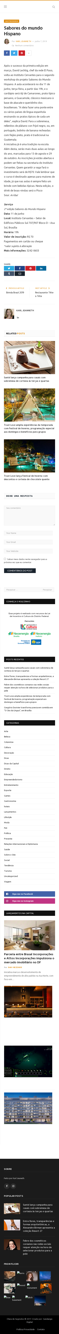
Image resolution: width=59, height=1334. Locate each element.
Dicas (6, 758)
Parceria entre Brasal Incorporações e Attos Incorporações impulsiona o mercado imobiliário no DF (29, 958)
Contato (41, 1329)
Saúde (7, 849)
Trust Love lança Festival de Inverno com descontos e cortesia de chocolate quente (26, 477)
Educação (8, 774)
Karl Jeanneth (23, 41)
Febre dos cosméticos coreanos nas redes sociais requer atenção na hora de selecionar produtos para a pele (28, 687)
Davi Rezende (15, 967)
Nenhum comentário (24, 46)
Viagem (7, 882)
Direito (7, 769)
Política (7, 833)
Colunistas (9, 742)
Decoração (9, 753)
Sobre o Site (10, 855)
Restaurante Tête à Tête (44, 294)
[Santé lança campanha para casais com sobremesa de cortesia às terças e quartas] (29, 357)
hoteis (7, 806)
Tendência (9, 865)
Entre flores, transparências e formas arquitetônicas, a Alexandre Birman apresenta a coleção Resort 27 (39, 1226)
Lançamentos (10, 812)
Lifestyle (8, 817)
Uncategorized (11, 876)
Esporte (7, 790)
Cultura (7, 747)
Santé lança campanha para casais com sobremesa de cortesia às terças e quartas (26, 379)
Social (7, 860)
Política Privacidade (26, 1329)
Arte (6, 731)
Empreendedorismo (13, 779)
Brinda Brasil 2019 (15, 293)
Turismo (8, 871)
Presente (8, 839)
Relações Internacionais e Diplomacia (21, 844)
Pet (5, 828)
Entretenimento (11, 785)
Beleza (7, 736)
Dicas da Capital (11, 763)
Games (7, 796)
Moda (6, 822)
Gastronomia (11, 21)
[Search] (53, 6)
